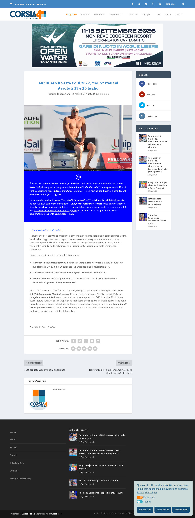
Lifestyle (146, 14)
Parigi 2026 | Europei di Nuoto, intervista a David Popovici (157, 185)
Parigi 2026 (71, 14)
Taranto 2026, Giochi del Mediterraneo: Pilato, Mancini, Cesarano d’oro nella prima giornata (158, 164)
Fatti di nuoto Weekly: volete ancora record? (155, 201)
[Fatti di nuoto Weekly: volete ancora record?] (143, 200)
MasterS (98, 14)
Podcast (13, 455)
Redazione (64, 93)
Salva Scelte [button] (162, 509)
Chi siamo (14, 470)
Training (131, 14)
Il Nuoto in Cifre (17, 463)
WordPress (56, 514)
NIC (159, 14)
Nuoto (84, 14)
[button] (140, 497)
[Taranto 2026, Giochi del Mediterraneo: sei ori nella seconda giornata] (143, 138)
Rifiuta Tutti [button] (145, 509)
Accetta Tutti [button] (181, 509)
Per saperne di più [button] (147, 492)
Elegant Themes (30, 514)
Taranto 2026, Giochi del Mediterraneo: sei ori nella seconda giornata (158, 142)
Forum (168, 14)
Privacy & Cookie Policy (20, 478)
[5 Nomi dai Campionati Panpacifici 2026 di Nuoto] (143, 217)
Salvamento (114, 14)
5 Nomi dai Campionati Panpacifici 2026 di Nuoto (157, 219)
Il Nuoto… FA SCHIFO (37, 4)
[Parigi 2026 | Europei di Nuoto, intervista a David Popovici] (143, 184)
